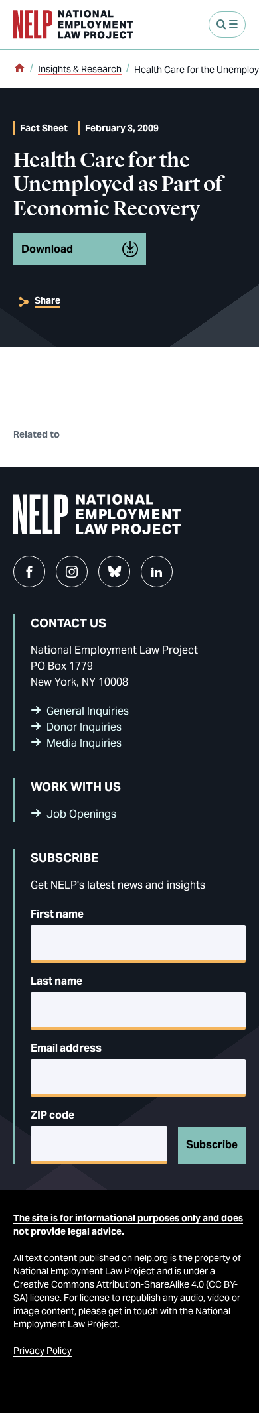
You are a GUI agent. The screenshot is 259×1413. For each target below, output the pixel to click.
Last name (56, 981)
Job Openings (81, 814)
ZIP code (52, 1115)
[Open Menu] (227, 24)
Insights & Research (80, 69)
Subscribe (212, 1145)
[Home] (19, 69)
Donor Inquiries (84, 727)
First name (57, 914)
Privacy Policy (42, 1351)
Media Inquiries (84, 743)
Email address (66, 1048)
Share (47, 300)
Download (47, 249)
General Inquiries (87, 711)
